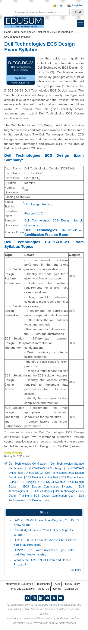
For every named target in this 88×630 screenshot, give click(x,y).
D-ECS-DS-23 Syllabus (51, 482)
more (78, 570)
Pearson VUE (33, 213)
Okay (10, 452)
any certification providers (66, 618)
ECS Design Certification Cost (54, 495)
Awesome (20, 452)
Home (7, 32)
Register (77, 5)
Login (60, 5)
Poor (6, 452)
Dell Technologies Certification (32, 32)
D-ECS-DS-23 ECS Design (45, 468)
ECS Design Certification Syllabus (47, 486)
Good (13, 452)
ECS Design (26, 482)
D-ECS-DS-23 (34, 472)
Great (17, 452)
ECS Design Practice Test (42, 477)
